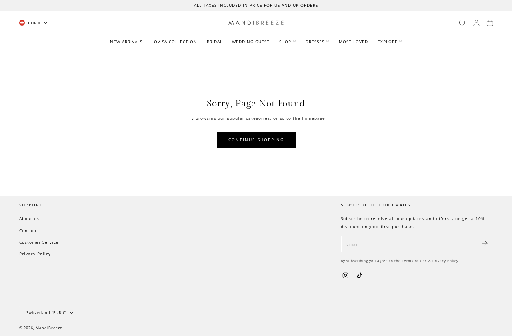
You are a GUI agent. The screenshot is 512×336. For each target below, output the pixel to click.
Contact (28, 230)
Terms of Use (415, 260)
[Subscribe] (485, 243)
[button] (462, 23)
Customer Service (39, 242)
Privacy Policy (35, 253)
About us (29, 218)
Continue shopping (256, 139)
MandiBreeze (49, 327)
